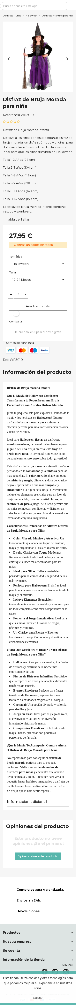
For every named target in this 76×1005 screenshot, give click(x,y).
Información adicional (27, 802)
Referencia (11, 115)
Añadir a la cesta (38, 306)
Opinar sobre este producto (38, 856)
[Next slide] (67, 59)
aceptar (37, 997)
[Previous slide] (9, 59)
